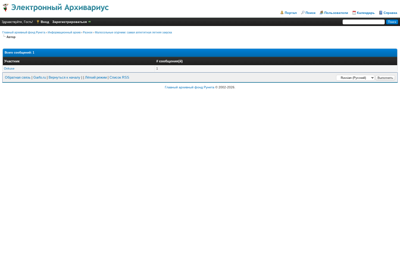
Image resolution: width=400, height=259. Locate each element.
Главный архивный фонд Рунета (23, 32)
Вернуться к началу (64, 77)
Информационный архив (64, 32)
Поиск (311, 13)
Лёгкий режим (96, 77)
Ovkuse (9, 68)
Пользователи (336, 13)
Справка (390, 13)
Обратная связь (18, 77)
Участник (12, 61)
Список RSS (119, 77)
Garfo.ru (39, 77)
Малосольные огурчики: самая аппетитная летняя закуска (133, 32)
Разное (88, 32)
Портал (291, 13)
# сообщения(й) (169, 61)
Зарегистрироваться (69, 22)
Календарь (366, 13)
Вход (45, 22)
